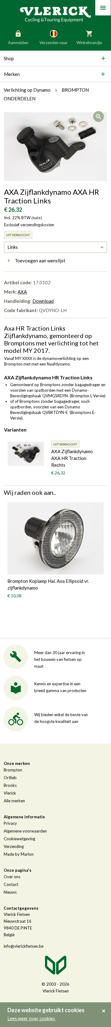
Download (43, 301)
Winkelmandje (89, 42)
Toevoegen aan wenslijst (40, 260)
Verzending (14, 846)
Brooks (10, 785)
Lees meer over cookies (31, 1018)
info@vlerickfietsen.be (23, 946)
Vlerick (10, 793)
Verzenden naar (53, 42)
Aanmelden (18, 42)
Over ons (12, 876)
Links (12, 247)
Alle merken (14, 800)
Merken (12, 74)
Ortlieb (10, 777)
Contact (11, 884)
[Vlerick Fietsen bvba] (55, 14)
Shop (9, 58)
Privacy (10, 823)
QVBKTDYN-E (55, 412)
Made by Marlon (19, 854)
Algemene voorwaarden (25, 831)
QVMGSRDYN (55, 395)
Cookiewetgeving (19, 838)
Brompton (13, 769)
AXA (22, 291)
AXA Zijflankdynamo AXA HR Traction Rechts (72, 458)
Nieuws (10, 892)
